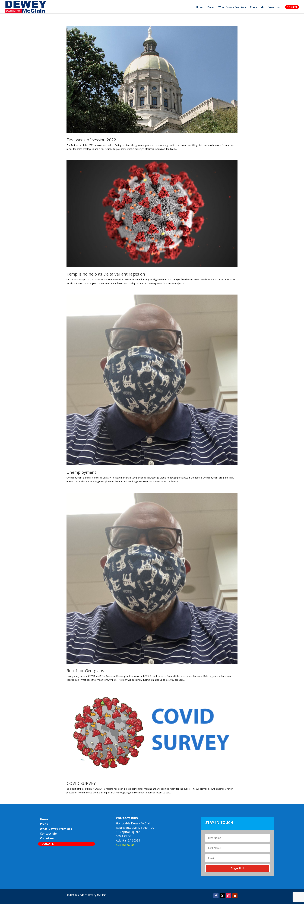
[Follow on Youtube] (235, 895)
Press (210, 7)
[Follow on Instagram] (228, 895)
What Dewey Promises (232, 7)
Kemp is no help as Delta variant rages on (105, 274)
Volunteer (275, 7)
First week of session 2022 (91, 140)
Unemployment (81, 472)
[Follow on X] (222, 895)
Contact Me (257, 7)
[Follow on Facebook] (215, 895)
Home (199, 7)
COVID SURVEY (81, 783)
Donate (292, 7)
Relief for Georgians (85, 670)
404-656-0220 (125, 845)
